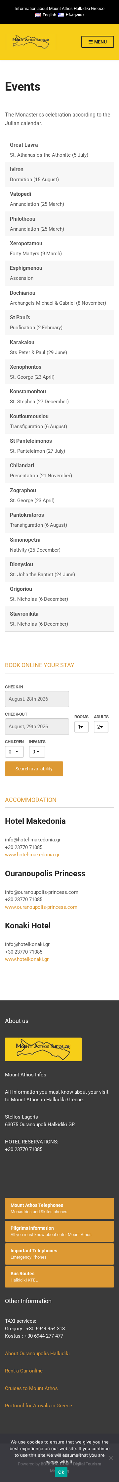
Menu (100, 41)
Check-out (16, 714)
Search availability (34, 768)
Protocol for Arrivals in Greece (38, 1406)
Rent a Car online (24, 1371)
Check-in (14, 686)
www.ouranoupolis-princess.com (41, 907)
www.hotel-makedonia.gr (32, 855)
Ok (61, 1472)
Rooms (81, 716)
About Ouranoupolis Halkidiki (37, 1354)
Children (14, 741)
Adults (101, 716)
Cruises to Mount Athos (31, 1388)
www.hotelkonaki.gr (27, 959)
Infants (37, 741)
